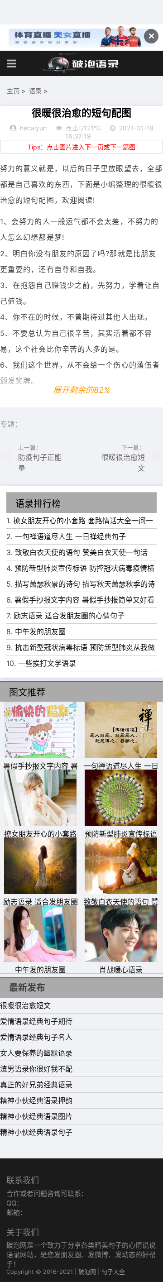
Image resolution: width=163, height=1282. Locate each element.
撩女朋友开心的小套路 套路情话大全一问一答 (40, 839)
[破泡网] (81, 63)
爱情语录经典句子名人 (36, 1037)
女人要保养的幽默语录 (36, 1052)
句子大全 (113, 1271)
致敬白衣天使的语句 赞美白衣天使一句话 (81, 552)
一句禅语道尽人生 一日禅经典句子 (70, 536)
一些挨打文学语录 (47, 663)
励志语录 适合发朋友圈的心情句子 (69, 615)
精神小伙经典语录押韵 (36, 1100)
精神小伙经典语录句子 (36, 1132)
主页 (13, 91)
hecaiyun (33, 128)
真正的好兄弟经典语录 (36, 1084)
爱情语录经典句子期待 (36, 1021)
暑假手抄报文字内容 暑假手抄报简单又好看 (84, 599)
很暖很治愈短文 (25, 1005)
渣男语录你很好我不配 (36, 1068)
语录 (35, 91)
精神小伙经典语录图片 (36, 1116)
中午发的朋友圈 (40, 631)
